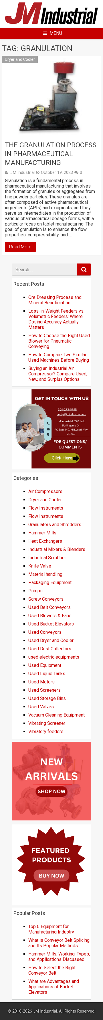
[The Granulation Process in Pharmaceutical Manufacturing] (51, 97)
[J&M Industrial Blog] (51, 24)
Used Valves (41, 706)
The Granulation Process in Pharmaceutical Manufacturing (50, 154)
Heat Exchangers (45, 541)
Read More (20, 247)
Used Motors (41, 682)
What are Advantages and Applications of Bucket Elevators (53, 987)
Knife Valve (39, 566)
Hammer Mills (42, 533)
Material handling (45, 574)
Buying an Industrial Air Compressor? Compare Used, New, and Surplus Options (57, 374)
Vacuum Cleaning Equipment (56, 715)
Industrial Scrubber (47, 557)
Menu (55, 33)
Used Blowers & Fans (50, 615)
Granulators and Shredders (54, 524)
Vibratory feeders (46, 731)
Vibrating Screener (46, 723)
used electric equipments (53, 657)
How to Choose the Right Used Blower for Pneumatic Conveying (59, 341)
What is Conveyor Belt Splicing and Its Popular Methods (59, 942)
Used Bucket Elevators (51, 624)
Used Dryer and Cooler (51, 640)
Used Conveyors (45, 632)
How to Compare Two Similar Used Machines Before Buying (58, 357)
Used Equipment (44, 665)
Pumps (35, 591)
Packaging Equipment (50, 582)
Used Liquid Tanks (46, 673)
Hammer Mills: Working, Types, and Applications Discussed (59, 956)
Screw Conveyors (46, 599)
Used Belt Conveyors (49, 607)
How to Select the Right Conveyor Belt (52, 970)
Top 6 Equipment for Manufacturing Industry (51, 929)
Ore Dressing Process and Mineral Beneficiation (55, 300)
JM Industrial (22, 172)
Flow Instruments (45, 508)
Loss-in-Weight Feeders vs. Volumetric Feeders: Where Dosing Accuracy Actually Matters (56, 319)
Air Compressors (45, 491)
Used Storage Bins (47, 698)
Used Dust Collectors (49, 648)
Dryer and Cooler (20, 59)
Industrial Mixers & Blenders (56, 549)
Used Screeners (44, 690)
